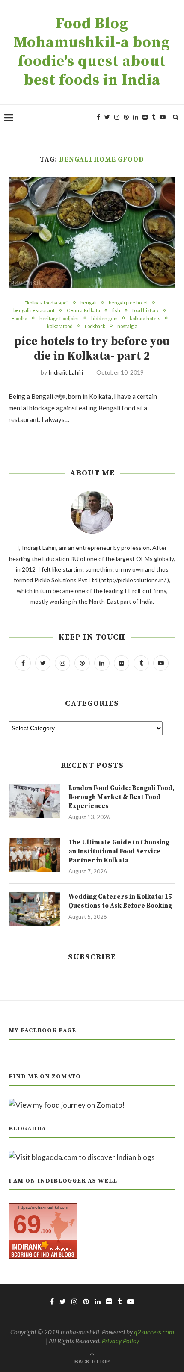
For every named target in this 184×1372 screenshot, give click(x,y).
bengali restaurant (34, 310)
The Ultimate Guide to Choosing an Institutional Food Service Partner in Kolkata (118, 851)
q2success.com (154, 1332)
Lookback (95, 326)
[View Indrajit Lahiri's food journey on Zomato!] (67, 1105)
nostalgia (127, 326)
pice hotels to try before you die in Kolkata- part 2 (92, 348)
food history (145, 310)
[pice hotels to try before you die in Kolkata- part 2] (92, 232)
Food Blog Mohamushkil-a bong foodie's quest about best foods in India (92, 52)
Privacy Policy (120, 1341)
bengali (88, 302)
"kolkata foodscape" (46, 302)
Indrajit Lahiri (65, 372)
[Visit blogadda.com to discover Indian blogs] (82, 1157)
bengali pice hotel (128, 302)
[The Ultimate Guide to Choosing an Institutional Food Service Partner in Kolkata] (34, 855)
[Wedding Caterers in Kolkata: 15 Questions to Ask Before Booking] (34, 909)
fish (116, 310)
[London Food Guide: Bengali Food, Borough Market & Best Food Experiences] (34, 801)
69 (27, 1224)
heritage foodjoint (59, 318)
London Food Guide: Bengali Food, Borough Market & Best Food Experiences (121, 797)
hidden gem (104, 318)
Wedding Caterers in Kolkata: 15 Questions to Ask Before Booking (120, 901)
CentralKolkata (83, 310)
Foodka (19, 318)
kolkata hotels (145, 318)
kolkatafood (60, 326)
